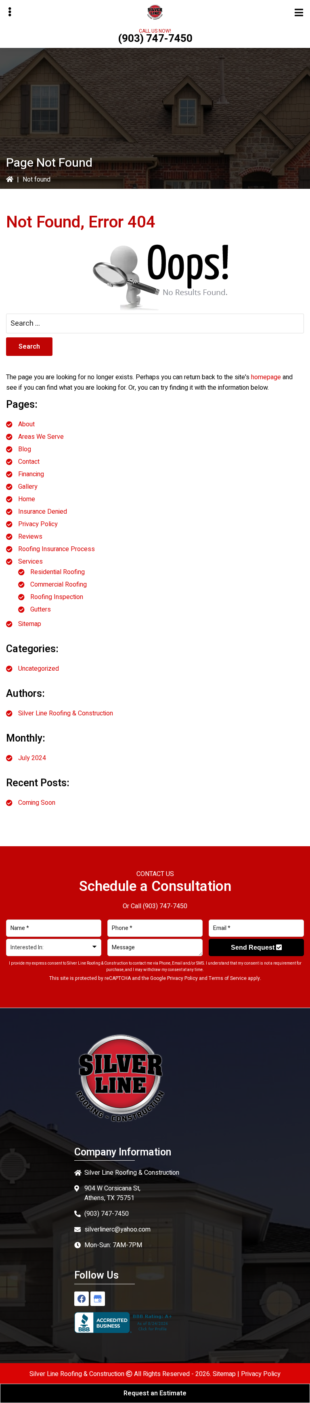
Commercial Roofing (58, 584)
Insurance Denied (42, 512)
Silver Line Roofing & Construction (65, 713)
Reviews (30, 536)
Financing (31, 474)
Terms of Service (228, 978)
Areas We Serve (41, 437)
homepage (266, 377)
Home (26, 499)
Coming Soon (36, 803)
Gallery (28, 487)
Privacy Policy (38, 524)
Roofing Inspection (56, 597)
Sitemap (29, 624)
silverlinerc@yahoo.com (117, 1229)
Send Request (253, 947)
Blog (24, 449)
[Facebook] (81, 1298)
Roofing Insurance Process (56, 549)
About (26, 424)
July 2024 (32, 758)
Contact (29, 462)
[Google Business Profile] (97, 1298)
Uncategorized (38, 669)
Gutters (40, 609)
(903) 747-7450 (155, 38)
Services (30, 561)
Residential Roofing (57, 572)
